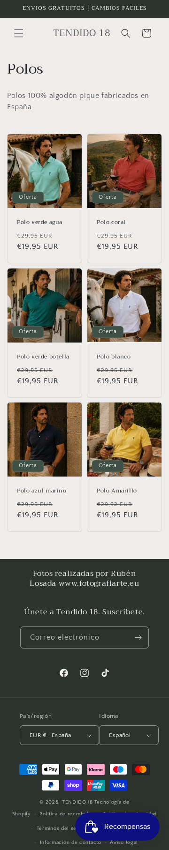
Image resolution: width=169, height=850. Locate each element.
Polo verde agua (39, 222)
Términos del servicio (64, 828)
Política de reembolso (66, 814)
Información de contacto (70, 842)
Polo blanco (114, 357)
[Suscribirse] (138, 637)
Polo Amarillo (117, 491)
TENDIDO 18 (77, 802)
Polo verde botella (43, 357)
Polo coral (111, 222)
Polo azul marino (42, 491)
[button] (18, 33)
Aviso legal (124, 842)
